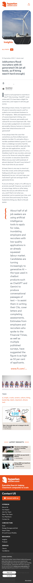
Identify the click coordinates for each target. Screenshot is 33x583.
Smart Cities (6, 530)
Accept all (9, 575)
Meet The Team (7, 514)
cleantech (18, 400)
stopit (6, 398)
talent (12, 400)
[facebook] (15, 83)
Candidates (5, 551)
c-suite (11, 398)
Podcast (4, 542)
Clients (4, 548)
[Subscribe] (11, 49)
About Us (5, 507)
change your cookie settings (21, 566)
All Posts (5, 49)
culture (23, 398)
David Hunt (9, 88)
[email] (3, 83)
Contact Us (5, 519)
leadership (5, 400)
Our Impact (5, 510)
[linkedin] (11, 83)
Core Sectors (7, 523)
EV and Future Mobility (9, 533)
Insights (4, 539)
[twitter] (7, 83)
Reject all (9, 572)
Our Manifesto (7, 517)
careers (17, 398)
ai (2, 398)
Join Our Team (6, 512)
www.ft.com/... (19, 368)
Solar (3, 526)
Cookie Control (7, 556)
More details (28, 580)
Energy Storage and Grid (10, 528)
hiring (28, 398)
